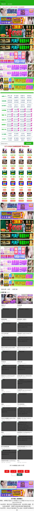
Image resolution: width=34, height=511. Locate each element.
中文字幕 (28, 109)
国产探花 (9, 116)
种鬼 (2, 432)
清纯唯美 (15, 124)
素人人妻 (15, 114)
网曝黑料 (28, 116)
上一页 (13, 471)
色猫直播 (19, 305)
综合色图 (28, 126)
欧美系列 (28, 111)
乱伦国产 (28, 114)
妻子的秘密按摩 (5, 446)
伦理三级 (9, 111)
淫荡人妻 (22, 128)
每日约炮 (4, 168)
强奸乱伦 (22, 119)
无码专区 (15, 119)
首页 (9, 289)
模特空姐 (22, 114)
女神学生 (9, 114)
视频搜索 (28, 143)
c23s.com (2, 1)
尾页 (27, 471)
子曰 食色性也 (20, 404)
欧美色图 (15, 126)
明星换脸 (22, 116)
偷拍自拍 (9, 124)
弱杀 (2, 390)
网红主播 (15, 116)
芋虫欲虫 (3, 361)
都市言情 (9, 128)
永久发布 (10, 4)
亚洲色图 (9, 126)
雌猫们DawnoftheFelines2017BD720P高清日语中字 (13, 375)
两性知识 (15, 130)
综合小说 (28, 130)
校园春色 (28, 128)
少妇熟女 (28, 124)
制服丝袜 (22, 124)
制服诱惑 (28, 121)
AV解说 (15, 109)
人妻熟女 (9, 121)
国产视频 (9, 109)
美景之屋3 (19, 361)
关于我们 (13, 498)
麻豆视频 (22, 109)
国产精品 (9, 119)
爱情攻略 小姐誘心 (22, 319)
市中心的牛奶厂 (5, 333)
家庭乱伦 (15, 128)
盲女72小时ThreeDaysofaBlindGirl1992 (10, 347)
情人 (18, 460)
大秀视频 (22, 121)
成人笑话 (22, 130)
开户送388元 (4, 200)
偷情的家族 (4, 319)
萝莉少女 (15, 121)
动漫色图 (22, 126)
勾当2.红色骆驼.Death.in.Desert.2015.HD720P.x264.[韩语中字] (16, 418)
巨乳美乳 (28, 119)
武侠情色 (9, 130)
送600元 (4, 179)
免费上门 (4, 157)
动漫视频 (22, 111)
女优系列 (15, 111)
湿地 (2, 404)
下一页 (20, 471)
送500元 (4, 189)
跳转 (19, 474)
